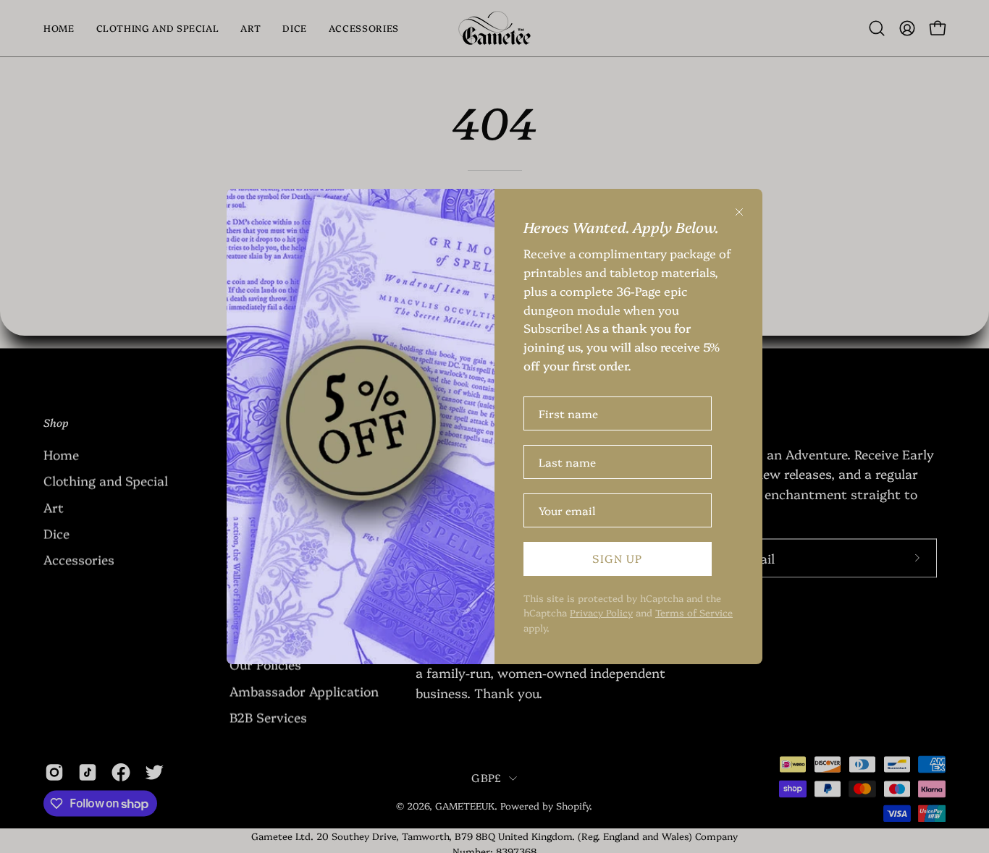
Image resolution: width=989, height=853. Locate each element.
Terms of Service (694, 612)
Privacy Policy (601, 612)
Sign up (617, 558)
